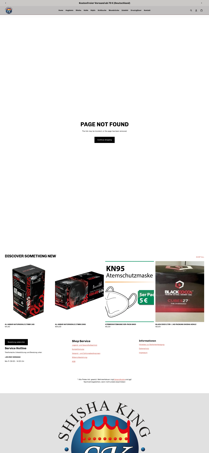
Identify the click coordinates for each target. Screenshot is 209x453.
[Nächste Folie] (201, 3)
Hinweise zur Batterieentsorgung (151, 344)
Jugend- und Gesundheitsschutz (84, 345)
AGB (73, 361)
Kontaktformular (78, 349)
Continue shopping (104, 140)
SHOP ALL (200, 257)
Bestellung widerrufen (16, 342)
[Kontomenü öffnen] (196, 10)
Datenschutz (144, 348)
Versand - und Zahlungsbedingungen (86, 353)
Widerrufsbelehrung (79, 357)
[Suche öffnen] (191, 10)
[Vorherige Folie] (5, 3)
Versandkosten (119, 379)
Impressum (143, 353)
